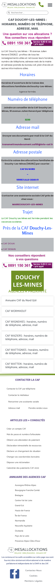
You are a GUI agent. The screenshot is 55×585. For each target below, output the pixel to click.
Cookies (34, 576)
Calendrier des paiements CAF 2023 (23, 468)
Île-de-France (21, 515)
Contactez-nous (33, 570)
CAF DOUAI (9, 243)
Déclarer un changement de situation (24, 451)
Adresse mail (14, 408)
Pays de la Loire (22, 536)
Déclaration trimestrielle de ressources (24, 445)
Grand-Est (19, 505)
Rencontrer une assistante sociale (23, 402)
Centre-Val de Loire (23, 500)
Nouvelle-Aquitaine (23, 526)
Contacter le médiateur (18, 395)
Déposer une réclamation (18, 462)
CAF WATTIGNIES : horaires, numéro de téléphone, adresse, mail (26, 352)
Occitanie (19, 531)
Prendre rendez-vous (38, 408)
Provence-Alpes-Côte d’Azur (27, 541)
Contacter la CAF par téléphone (21, 389)
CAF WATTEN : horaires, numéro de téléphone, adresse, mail (26, 366)
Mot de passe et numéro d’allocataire (23, 434)
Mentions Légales (33, 581)
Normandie (20, 521)
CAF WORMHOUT (15, 311)
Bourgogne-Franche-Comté (27, 490)
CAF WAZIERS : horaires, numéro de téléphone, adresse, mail (26, 337)
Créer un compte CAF (16, 429)
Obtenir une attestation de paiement (23, 440)
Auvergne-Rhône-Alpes (25, 485)
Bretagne (19, 495)
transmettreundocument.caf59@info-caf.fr (27, 144)
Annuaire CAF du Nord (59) (21, 300)
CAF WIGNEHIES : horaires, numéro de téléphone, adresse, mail (26, 323)
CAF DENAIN (9, 249)
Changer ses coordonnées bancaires (23, 457)
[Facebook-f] (14, 573)
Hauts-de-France (22, 510)
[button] (50, 5)
